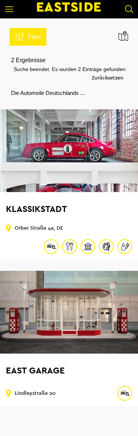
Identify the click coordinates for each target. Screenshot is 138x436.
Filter (34, 37)
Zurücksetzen (107, 78)
